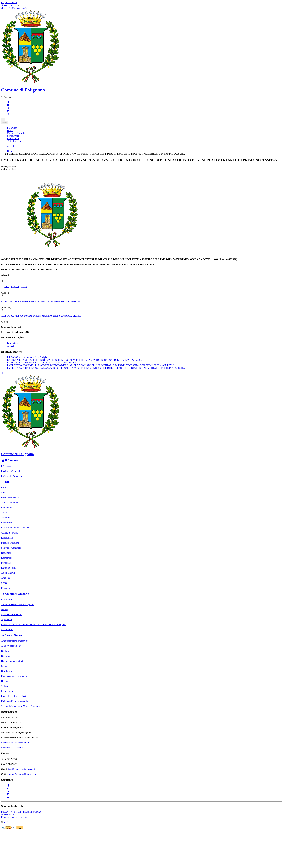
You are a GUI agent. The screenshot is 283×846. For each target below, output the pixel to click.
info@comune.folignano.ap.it (21, 769)
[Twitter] (8, 792)
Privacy (4, 811)
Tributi (4, 512)
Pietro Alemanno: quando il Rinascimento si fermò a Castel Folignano (33, 624)
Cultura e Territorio (17, 593)
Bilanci (4, 681)
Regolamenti (7, 671)
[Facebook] (8, 102)
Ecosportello (7, 537)
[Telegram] (8, 114)
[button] (12, 128)
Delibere (5, 651)
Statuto (4, 686)
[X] (8, 108)
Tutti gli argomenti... (16, 141)
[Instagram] (8, 111)
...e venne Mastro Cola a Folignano (17, 604)
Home (10, 151)
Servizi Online (13, 635)
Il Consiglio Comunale (11, 476)
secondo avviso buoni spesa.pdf (14, 287)
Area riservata (7, 814)
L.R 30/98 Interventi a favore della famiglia (27, 357)
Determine (6, 656)
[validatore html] (6, 828)
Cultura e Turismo (9, 532)
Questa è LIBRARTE (11, 614)
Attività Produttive (9, 502)
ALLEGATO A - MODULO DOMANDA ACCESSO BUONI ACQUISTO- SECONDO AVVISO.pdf (40, 301)
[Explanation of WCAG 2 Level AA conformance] (17, 828)
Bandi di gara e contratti (12, 661)
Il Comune (11, 460)
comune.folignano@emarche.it (21, 774)
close (4, 123)
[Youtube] (8, 105)
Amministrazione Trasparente (14, 641)
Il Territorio (6, 599)
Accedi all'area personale (15, 8)
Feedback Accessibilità (12, 747)
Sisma (4, 583)
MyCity (7, 822)
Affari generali (8, 573)
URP (3, 487)
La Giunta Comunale (11, 471)
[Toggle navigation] (3, 119)
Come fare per (7, 691)
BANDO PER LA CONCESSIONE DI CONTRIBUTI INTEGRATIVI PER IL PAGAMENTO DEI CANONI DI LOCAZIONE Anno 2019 (74, 360)
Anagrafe (5, 517)
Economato (6, 558)
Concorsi (5, 666)
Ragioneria (6, 553)
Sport (3, 492)
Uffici (8, 481)
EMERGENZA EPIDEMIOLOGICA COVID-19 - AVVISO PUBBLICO (42, 362)
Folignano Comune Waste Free (15, 701)
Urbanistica (6, 522)
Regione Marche (9, 2)
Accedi (10, 146)
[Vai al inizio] (2, 373)
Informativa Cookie (32, 811)
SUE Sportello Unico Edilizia (15, 527)
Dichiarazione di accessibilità (15, 742)
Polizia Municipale (10, 497)
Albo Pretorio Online (11, 646)
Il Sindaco (6, 466)
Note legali (16, 811)
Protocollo (6, 563)
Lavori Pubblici (8, 568)
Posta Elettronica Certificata (14, 696)
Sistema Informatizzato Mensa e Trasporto (20, 706)
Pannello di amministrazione (14, 817)
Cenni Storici (7, 629)
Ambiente (5, 578)
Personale (5, 588)
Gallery (4, 609)
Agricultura (6, 619)
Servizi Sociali (8, 507)
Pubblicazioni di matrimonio (14, 676)
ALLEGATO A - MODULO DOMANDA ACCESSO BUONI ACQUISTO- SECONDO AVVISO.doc (41, 316)
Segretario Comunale (11, 547)
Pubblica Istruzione (10, 542)
